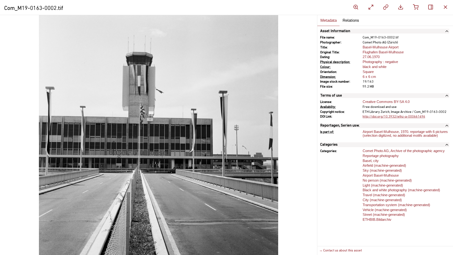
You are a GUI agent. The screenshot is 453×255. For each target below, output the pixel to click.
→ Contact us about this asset (340, 250)
